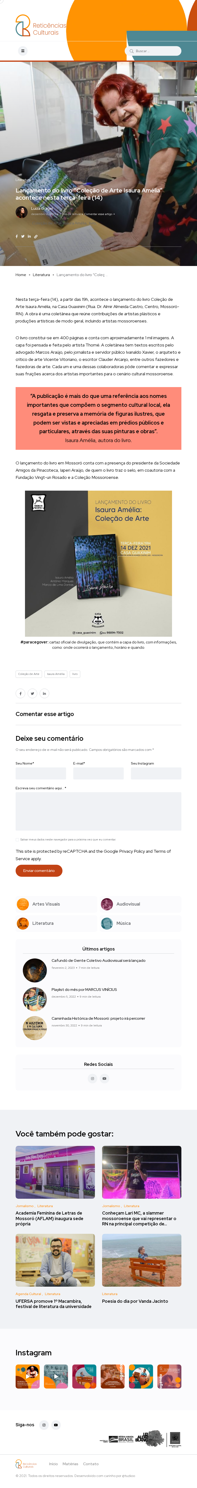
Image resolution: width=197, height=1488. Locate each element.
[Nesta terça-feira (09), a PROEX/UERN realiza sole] (56, 1377)
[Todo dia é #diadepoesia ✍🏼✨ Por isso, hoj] (141, 1377)
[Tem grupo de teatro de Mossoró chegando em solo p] (28, 1377)
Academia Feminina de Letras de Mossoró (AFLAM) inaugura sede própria (49, 1218)
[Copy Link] (35, 236)
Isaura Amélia (75, 223)
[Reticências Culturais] (41, 25)
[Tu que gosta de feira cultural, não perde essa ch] (113, 1377)
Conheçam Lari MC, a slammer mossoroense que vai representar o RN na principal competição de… (139, 1218)
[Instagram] (44, 1425)
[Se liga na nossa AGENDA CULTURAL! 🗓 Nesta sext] (169, 1377)
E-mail (79, 763)
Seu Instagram (142, 763)
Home (21, 274)
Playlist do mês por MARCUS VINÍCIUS (84, 989)
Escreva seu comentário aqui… (41, 788)
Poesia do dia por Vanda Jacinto (135, 1301)
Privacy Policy (132, 851)
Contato (91, 1463)
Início (53, 1463)
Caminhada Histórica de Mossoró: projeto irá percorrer (98, 1018)
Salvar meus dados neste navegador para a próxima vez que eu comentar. (68, 839)
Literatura (41, 274)
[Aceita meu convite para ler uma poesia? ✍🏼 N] (84, 1377)
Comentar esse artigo (98, 214)
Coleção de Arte (46, 223)
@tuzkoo (128, 1476)
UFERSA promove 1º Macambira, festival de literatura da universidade (54, 1303)
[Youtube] (56, 1425)
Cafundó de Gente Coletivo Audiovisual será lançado (99, 960)
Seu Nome (25, 763)
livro (92, 223)
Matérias (70, 1463)
